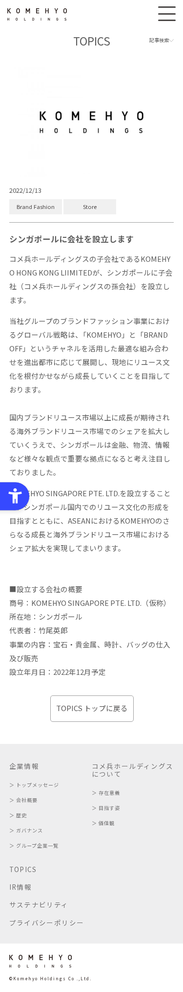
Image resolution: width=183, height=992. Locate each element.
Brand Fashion (36, 206)
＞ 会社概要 (23, 800)
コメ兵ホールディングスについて (133, 770)
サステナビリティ (39, 904)
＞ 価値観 (103, 823)
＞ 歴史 (18, 815)
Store (90, 206)
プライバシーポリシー (46, 922)
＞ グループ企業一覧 (34, 845)
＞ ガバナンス (26, 830)
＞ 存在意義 (106, 792)
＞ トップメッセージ (34, 784)
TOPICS (23, 869)
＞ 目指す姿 (106, 807)
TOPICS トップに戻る (92, 708)
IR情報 (20, 887)
